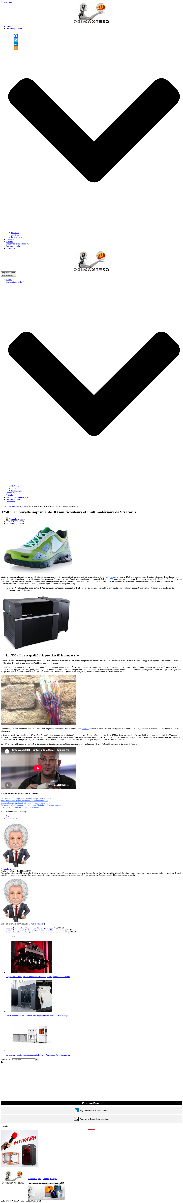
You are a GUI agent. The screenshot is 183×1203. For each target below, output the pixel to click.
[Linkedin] (16, 44)
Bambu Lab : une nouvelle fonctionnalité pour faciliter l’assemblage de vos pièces (35, 930)
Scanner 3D (10, 239)
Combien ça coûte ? (14, 246)
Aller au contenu (7, 2)
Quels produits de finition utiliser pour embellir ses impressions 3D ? (30, 928)
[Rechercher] (37, 1059)
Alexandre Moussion (17, 519)
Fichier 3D (15, 235)
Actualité (9, 242)
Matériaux (15, 233)
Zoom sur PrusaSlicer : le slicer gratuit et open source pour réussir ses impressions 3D (36, 932)
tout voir (40, 924)
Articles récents (12, 818)
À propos (9, 816)
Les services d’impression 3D (17, 244)
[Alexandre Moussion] (16, 867)
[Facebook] (16, 36)
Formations (10, 248)
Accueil (9, 26)
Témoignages (16, 237)
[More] (16, 48)
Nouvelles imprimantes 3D (17, 506)
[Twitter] (16, 40)
